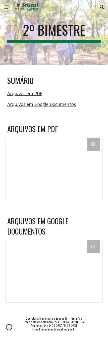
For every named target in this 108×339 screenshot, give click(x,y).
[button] (6, 7)
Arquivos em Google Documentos (41, 104)
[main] (54, 32)
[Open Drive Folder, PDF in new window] (93, 144)
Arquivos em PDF (24, 93)
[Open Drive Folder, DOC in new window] (93, 246)
